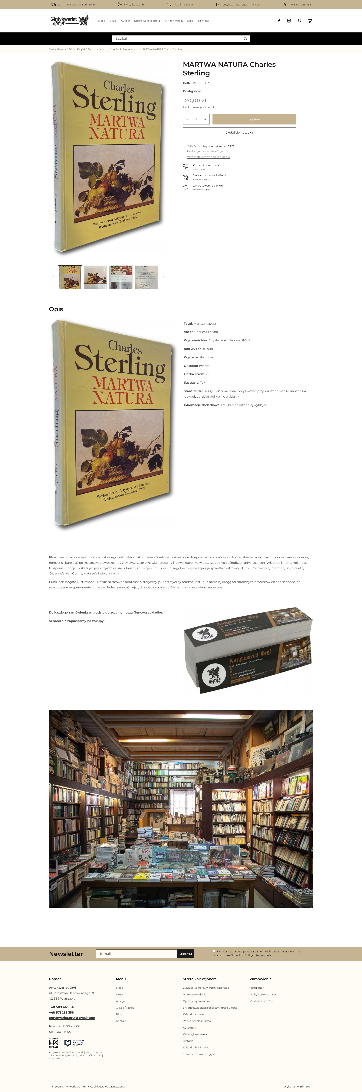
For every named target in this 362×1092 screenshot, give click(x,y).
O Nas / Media (125, 1007)
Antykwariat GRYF (74, 1086)
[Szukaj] (246, 38)
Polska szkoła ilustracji (197, 1021)
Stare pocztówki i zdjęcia (199, 1054)
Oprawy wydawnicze (196, 1001)
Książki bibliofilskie (195, 1047)
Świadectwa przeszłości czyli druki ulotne (210, 1007)
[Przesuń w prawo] (164, 277)
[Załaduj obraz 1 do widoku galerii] (70, 277)
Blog (119, 1014)
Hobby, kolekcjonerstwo (125, 49)
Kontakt (121, 1021)
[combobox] (181, 38)
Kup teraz (254, 119)
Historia (188, 1041)
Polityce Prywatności (258, 955)
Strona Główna (57, 49)
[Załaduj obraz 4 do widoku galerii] (146, 277)
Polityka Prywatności (264, 994)
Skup (119, 994)
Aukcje (120, 1001)
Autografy (189, 1027)
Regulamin (257, 987)
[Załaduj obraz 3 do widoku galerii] (121, 277)
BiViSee (305, 1086)
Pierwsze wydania (194, 994)
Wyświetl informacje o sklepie (208, 157)
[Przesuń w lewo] (53, 277)
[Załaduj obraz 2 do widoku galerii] (95, 277)
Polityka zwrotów (261, 1001)
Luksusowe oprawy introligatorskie (206, 987)
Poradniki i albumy (98, 49)
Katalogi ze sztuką (195, 1034)
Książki (81, 49)
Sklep (71, 49)
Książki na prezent (195, 1014)
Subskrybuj (185, 953)
